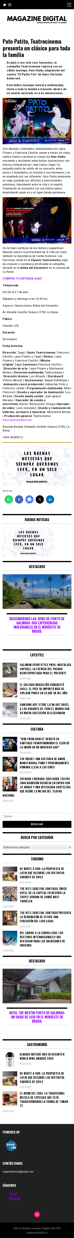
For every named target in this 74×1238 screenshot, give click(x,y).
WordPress (42, 1232)
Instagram (14, 1198)
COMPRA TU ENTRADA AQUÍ (22, 278)
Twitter (13, 1194)
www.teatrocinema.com (17, 420)
